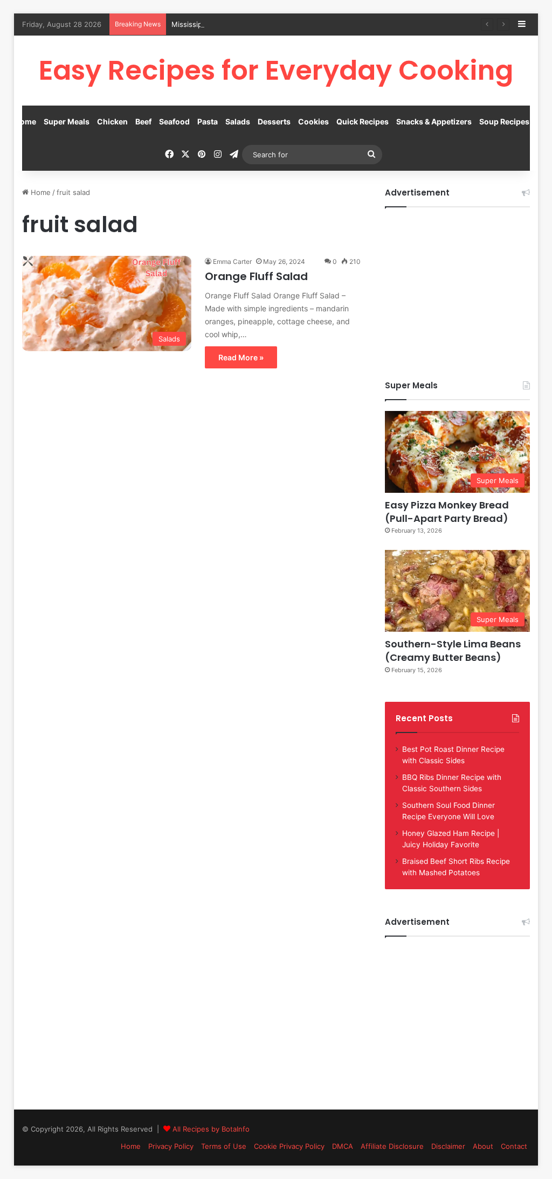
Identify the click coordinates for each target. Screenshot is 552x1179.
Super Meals (66, 121)
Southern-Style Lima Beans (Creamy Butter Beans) (453, 650)
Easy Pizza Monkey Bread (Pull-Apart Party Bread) (447, 511)
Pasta (207, 121)
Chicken (112, 121)
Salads (237, 121)
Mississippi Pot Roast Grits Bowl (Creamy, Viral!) (252, 24)
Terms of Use (223, 1146)
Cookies (313, 121)
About (483, 1146)
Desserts (274, 121)
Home (25, 121)
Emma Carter (232, 261)
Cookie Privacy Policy (289, 1146)
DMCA (342, 1146)
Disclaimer (448, 1146)
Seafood (174, 121)
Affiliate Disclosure (392, 1146)
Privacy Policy (171, 1146)
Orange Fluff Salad (256, 276)
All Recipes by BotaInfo (211, 1129)
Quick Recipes (362, 121)
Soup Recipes (504, 121)
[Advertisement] (457, 285)
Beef (143, 121)
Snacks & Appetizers (434, 121)
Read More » (241, 357)
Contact (514, 1146)
